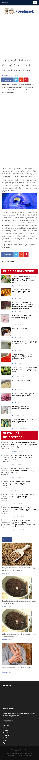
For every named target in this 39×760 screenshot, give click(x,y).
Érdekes (5, 728)
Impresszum (28, 754)
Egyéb (5, 743)
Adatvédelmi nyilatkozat (14, 754)
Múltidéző (6, 733)
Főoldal (6, 2)
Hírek (5, 740)
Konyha (5, 730)
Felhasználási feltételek (24, 756)
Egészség (6, 725)
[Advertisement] (19, 36)
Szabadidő (6, 735)
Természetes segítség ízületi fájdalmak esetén (16, 667)
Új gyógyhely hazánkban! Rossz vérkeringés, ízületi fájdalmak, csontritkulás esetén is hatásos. (17, 65)
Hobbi (5, 738)
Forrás (10, 241)
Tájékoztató (11, 756)
